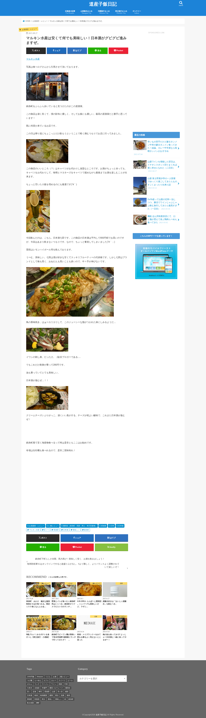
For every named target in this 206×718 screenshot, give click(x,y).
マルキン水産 (33, 59)
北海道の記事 (70, 12)
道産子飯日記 (103, 4)
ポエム (29, 684)
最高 (51, 695)
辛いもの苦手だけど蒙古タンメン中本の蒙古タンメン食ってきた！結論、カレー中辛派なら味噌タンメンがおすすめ (155, 148)
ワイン (53, 684)
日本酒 (120, 526)
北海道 (37, 688)
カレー (53, 680)
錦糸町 (86, 530)
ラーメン (45, 684)
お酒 (54, 677)
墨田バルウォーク (56, 688)
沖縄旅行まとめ (104, 12)
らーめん (37, 680)
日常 (112, 526)
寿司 (40, 692)
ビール (70, 680)
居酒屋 (103, 526)
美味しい (76, 530)
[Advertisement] (51, 489)
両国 (60, 684)
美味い (50, 699)
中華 (66, 684)
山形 (53, 692)
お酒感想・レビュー (36, 526)
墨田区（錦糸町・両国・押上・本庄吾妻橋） (80, 526)
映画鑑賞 (43, 695)
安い (28, 692)
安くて (46, 530)
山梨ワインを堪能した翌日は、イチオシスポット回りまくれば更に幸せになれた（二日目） (162, 166)
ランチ (37, 684)
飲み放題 (30, 703)
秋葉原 (37, 699)
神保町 (29, 699)
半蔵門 (44, 688)
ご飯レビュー (54, 526)
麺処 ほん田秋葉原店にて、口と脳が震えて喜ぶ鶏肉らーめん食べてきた (162, 219)
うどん (47, 677)
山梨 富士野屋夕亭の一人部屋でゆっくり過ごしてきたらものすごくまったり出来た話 (162, 183)
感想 (66, 692)
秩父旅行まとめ (121, 12)
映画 (36, 695)
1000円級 (30, 677)
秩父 (43, 699)
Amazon (40, 677)
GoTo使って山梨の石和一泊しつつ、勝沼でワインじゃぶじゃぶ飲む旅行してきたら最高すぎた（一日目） (162, 204)
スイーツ (62, 680)
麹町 (38, 703)
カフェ (46, 680)
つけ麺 (29, 680)
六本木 (29, 688)
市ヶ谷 (60, 692)
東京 (57, 695)
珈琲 (68, 695)
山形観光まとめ (86, 12)
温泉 (62, 695)
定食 (34, 692)
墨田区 (67, 688)
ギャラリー (137, 12)
